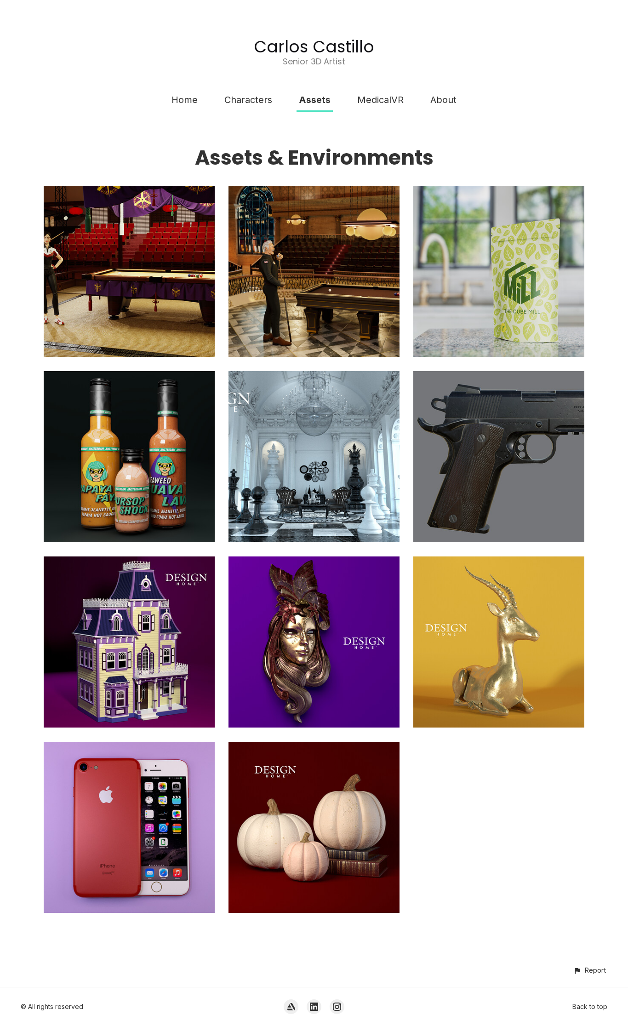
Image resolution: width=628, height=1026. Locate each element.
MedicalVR (380, 99)
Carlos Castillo (314, 46)
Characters (248, 99)
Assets (315, 99)
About (443, 99)
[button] (590, 970)
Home (184, 99)
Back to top (589, 1006)
